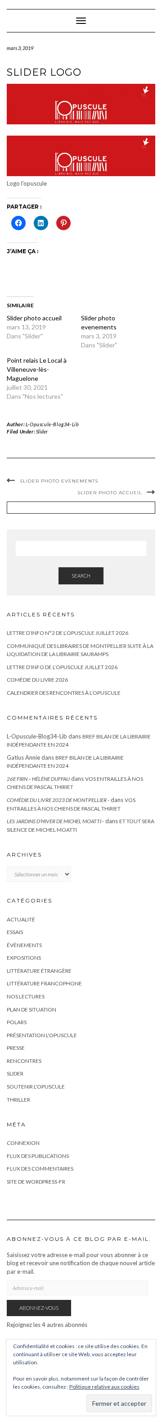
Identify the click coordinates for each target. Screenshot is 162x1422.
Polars (17, 1022)
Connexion (23, 1142)
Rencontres (24, 1060)
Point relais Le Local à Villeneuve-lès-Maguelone (37, 369)
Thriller (18, 1099)
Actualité (21, 919)
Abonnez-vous (38, 1308)
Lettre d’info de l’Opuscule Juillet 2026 (62, 667)
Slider (42, 431)
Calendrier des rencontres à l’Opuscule (64, 692)
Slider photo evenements (59, 481)
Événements (24, 945)
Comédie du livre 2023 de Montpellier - (58, 800)
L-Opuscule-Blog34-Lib (52, 424)
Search (81, 576)
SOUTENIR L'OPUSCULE (36, 1086)
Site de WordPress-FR (36, 1181)
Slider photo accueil (34, 318)
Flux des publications (38, 1156)
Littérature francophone (44, 983)
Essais (15, 932)
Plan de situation (31, 1009)
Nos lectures (26, 996)
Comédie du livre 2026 (37, 679)
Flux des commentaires (40, 1168)
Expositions (24, 957)
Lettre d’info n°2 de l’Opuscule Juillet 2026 (67, 632)
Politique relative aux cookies (104, 1386)
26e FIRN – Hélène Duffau (38, 778)
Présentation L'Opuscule (42, 1035)
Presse (16, 1047)
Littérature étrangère (39, 970)
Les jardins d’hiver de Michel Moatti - (55, 821)
